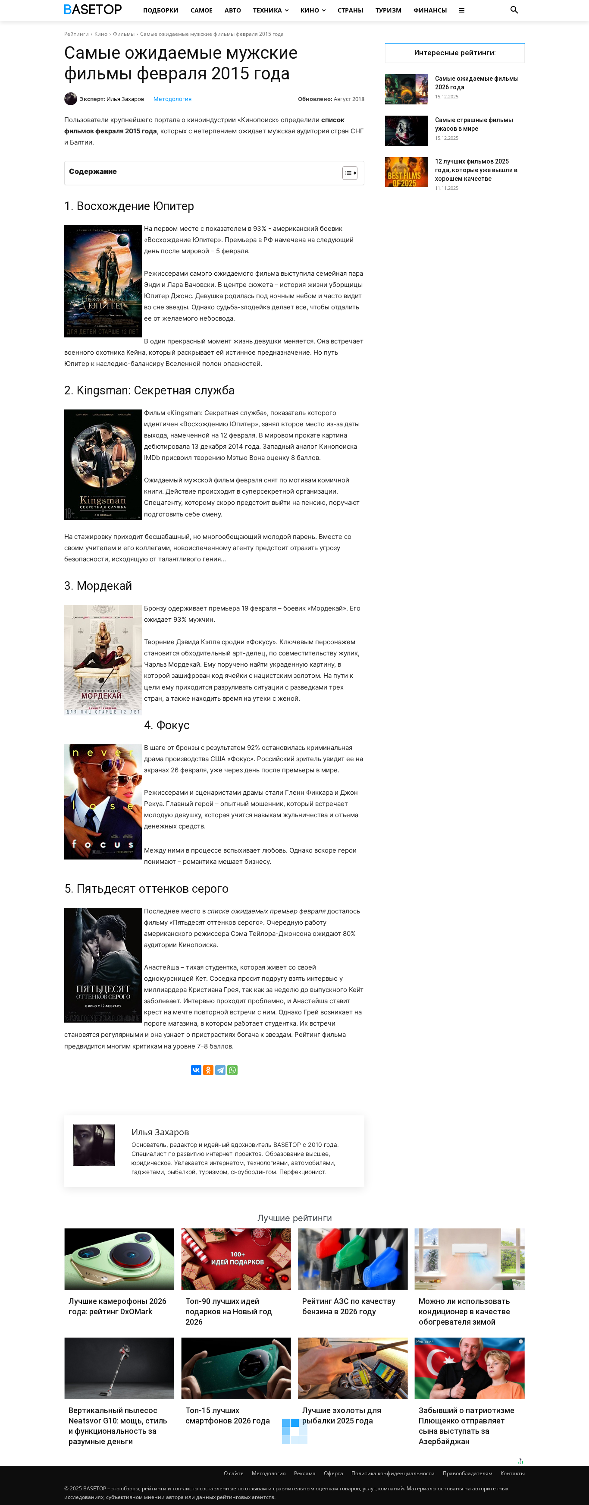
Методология (172, 98)
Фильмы (124, 34)
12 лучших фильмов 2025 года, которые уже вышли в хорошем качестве (476, 170)
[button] (514, 10)
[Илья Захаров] (72, 98)
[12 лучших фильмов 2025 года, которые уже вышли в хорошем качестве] (406, 172)
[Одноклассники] (208, 1070)
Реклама (305, 1473)
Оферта (333, 1473)
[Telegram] (220, 1070)
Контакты (513, 1473)
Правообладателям (467, 1473)
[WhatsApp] (232, 1070)
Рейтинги (76, 34)
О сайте (234, 1473)
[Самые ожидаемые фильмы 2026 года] (406, 89)
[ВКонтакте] (196, 1070)
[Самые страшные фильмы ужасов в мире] (406, 131)
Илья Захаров (125, 99)
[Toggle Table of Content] (345, 173)
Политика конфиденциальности (393, 1473)
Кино (100, 34)
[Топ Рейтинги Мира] (94, 10)
